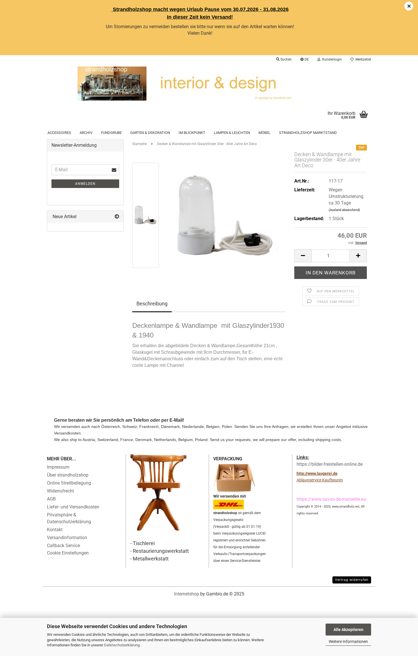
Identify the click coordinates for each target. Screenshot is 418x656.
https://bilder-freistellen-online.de (330, 464)
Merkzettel (362, 59)
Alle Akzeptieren (348, 629)
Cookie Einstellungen (68, 553)
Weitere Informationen (348, 641)
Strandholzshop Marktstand (308, 133)
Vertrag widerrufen (352, 580)
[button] (304, 59)
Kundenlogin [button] (331, 59)
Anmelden (85, 184)
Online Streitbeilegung (69, 483)
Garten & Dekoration (150, 133)
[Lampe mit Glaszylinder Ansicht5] (225, 215)
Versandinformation (67, 537)
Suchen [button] (286, 59)
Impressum (58, 467)
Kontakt (55, 529)
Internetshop (186, 594)
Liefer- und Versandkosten (73, 507)
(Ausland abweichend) (344, 210)
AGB (51, 499)
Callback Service (63, 545)
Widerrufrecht (60, 491)
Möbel (264, 133)
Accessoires (59, 133)
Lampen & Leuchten (232, 133)
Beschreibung (151, 304)
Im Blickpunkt (192, 133)
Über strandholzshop (67, 475)
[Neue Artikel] (117, 217)
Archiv (86, 133)
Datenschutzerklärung (122, 645)
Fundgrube (111, 133)
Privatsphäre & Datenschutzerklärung (69, 518)
